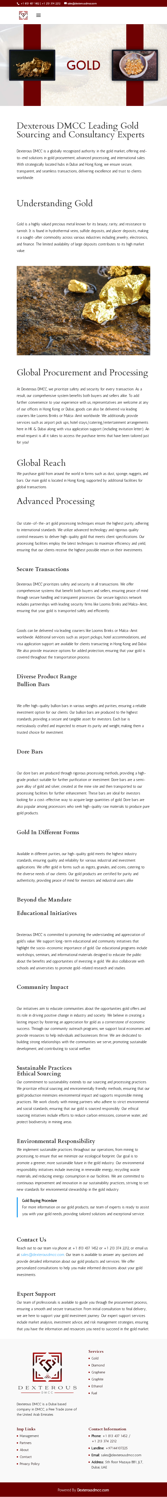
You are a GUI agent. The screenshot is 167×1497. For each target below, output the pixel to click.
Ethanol (97, 1386)
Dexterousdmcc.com (93, 1490)
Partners (26, 1443)
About (24, 1450)
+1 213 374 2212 (51, 3)
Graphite (97, 1379)
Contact (26, 1457)
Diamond (98, 1365)
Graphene (98, 1372)
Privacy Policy (30, 1464)
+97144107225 (116, 1448)
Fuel (94, 1393)
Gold (95, 1358)
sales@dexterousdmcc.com (42, 1254)
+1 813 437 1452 (29, 3)
